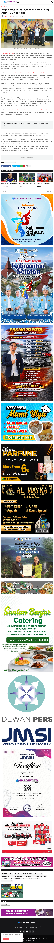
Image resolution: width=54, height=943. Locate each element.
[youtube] (27, 931)
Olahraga (8, 6)
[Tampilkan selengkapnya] (29, 166)
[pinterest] (33, 931)
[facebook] (21, 931)
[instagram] (30, 931)
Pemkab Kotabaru (19, 878)
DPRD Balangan (7, 873)
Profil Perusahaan (43, 938)
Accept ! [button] (6, 939)
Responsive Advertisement (27, 157)
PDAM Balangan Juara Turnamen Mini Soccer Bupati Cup (27, 184)
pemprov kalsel (13, 162)
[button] (2, 2)
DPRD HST (18, 873)
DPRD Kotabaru (38, 873)
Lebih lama (49, 191)
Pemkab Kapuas (7, 878)
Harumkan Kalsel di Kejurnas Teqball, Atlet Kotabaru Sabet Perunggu (44, 185)
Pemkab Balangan (40, 876)
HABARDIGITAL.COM (7, 53)
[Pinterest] (24, 166)
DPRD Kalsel (27, 873)
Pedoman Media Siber (32, 938)
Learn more (13, 936)
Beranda (3, 6)
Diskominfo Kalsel (7, 876)
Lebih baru (4, 191)
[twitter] (24, 931)
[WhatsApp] (21, 166)
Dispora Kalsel (19, 876)
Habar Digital (31, 940)
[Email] (27, 166)
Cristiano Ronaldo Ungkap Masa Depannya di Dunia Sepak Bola (9, 184)
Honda (29, 876)
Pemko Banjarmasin (33, 878)
